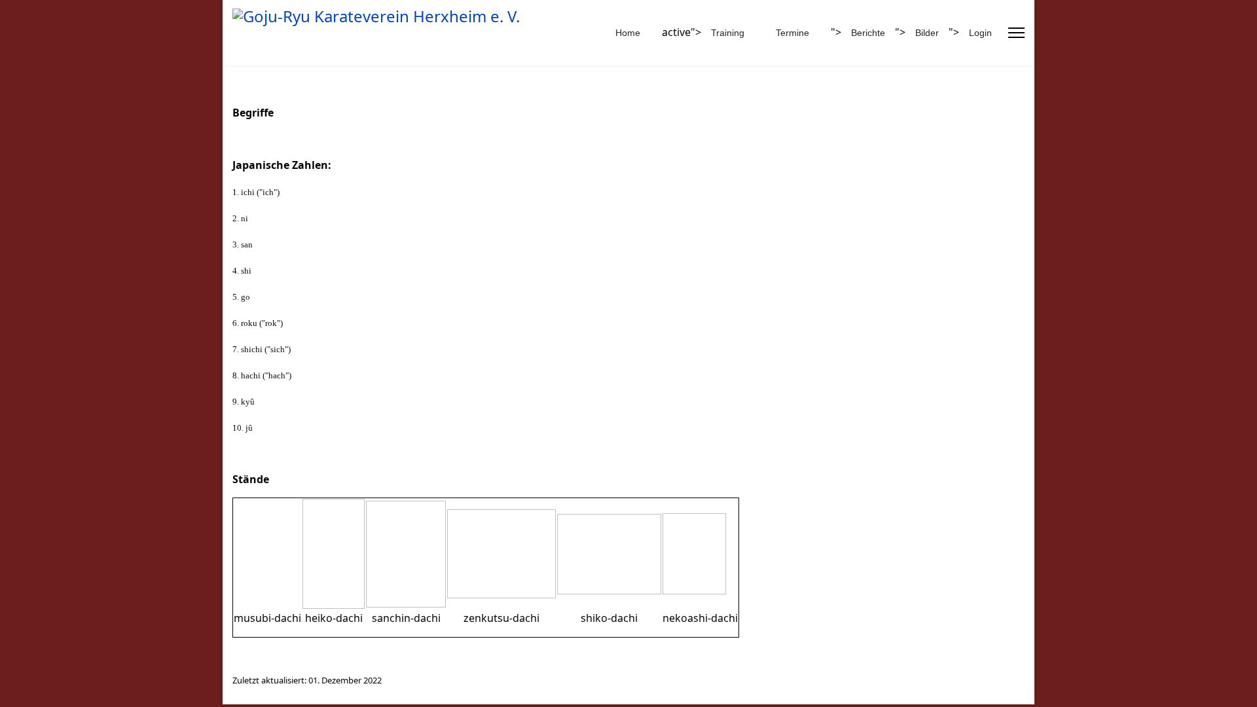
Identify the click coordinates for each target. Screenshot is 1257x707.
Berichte (868, 32)
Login (980, 32)
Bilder (927, 32)
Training (727, 32)
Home (627, 32)
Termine (792, 32)
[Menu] (1016, 32)
